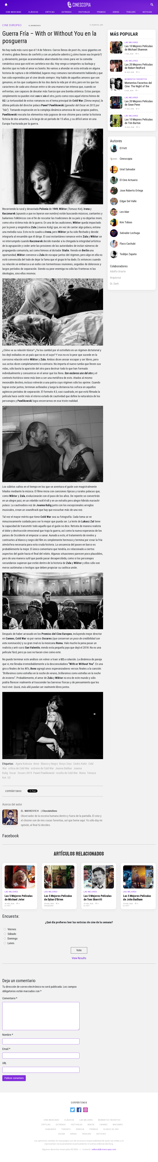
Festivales (84, 12)
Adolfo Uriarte (118, 271)
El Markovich (35, 25)
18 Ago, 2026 (130, 72)
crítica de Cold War (18, 768)
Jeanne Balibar (63, 768)
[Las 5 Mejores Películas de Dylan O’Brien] (59, 876)
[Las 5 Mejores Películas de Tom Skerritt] (99, 876)
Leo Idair (124, 212)
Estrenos (67, 12)
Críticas (50, 12)
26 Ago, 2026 (10, 903)
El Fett (123, 148)
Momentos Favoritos (136, 79)
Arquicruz (115, 277)
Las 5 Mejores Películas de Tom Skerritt (98, 897)
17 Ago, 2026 (129, 109)
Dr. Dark (114, 283)
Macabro (118, 1124)
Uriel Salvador (127, 169)
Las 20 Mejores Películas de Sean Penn (139, 103)
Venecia (80, 1129)
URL (4, 1063)
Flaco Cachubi (127, 243)
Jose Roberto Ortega (131, 190)
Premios (101, 12)
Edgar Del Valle (128, 201)
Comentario (8, 998)
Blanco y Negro (49, 763)
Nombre (6, 1034)
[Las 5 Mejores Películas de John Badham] (138, 876)
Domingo (12, 938)
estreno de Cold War (42, 768)
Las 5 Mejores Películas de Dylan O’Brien (58, 897)
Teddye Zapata (128, 254)
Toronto (66, 1129)
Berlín (91, 1124)
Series (116, 12)
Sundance (50, 1129)
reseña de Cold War (67, 773)
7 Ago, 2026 (129, 54)
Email (5, 1049)
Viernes (12, 929)
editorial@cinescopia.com (104, 1149)
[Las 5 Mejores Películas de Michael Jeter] (20, 876)
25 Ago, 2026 (130, 127)
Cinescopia (126, 158)
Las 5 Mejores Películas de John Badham (137, 897)
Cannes (104, 1124)
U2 (9, 777)
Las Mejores (131, 42)
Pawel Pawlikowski (43, 773)
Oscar (12, 773)
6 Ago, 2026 (129, 90)
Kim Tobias (126, 222)
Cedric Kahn (80, 763)
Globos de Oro (111, 1129)
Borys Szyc (65, 763)
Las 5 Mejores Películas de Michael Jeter (19, 897)
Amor (36, 763)
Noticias (147, 12)
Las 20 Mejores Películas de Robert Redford (139, 66)
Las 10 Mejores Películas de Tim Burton (139, 121)
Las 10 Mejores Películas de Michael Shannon (139, 47)
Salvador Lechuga (130, 233)
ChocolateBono (49, 810)
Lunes (11, 943)
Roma (82, 773)
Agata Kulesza (24, 763)
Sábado (12, 934)
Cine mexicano (13, 12)
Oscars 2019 (25, 773)
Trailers (131, 12)
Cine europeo (12, 25)
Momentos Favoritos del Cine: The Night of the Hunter (138, 86)
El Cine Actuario (128, 180)
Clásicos (33, 12)
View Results (79, 958)
